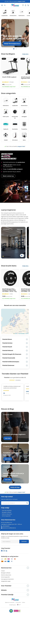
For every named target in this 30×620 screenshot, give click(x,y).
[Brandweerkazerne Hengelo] (13, 242)
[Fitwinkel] (15, 599)
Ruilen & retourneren (7, 514)
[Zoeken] (5, 5)
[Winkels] (23, 5)
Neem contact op (8, 176)
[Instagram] (4, 550)
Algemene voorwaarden (9, 602)
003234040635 (6, 526)
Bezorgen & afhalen (6, 512)
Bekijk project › (20, 229)
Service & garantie (6, 516)
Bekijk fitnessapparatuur (12, 43)
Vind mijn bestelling (6, 510)
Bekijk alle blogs (15, 487)
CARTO (27, 333)
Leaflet (15, 333)
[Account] (25, 5)
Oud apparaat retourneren (7, 579)
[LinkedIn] (6, 550)
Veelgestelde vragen (6, 581)
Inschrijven (24, 541)
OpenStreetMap (22, 333)
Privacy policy (18, 602)
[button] (13, 318)
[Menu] (2, 5)
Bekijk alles (25, 54)
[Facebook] (1, 550)
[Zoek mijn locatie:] (20, 5)
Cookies (23, 602)
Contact (3, 570)
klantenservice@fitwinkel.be (9, 528)
